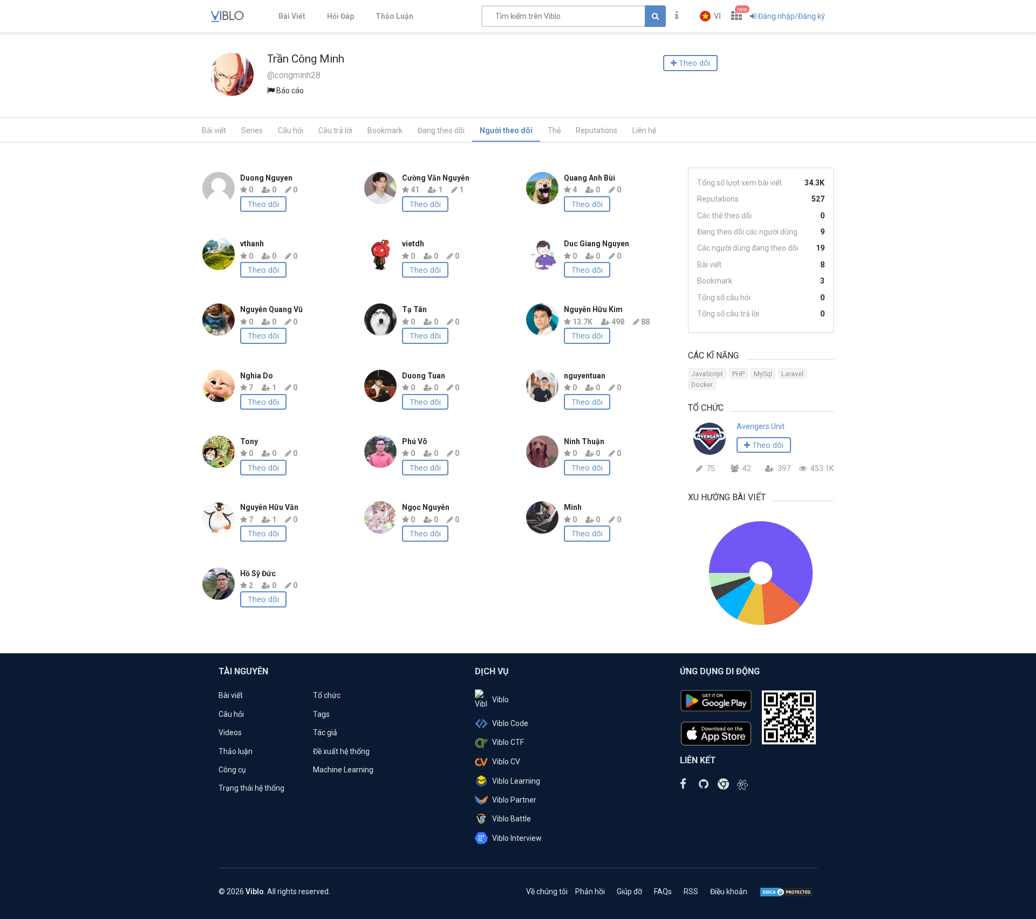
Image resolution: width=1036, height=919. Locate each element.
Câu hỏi (290, 130)
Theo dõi (263, 204)
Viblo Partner (514, 800)
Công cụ (232, 769)
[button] (710, 16)
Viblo (500, 699)
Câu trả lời (335, 130)
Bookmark (385, 130)
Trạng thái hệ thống (251, 788)
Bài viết (214, 130)
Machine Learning (343, 769)
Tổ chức (326, 695)
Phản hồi (590, 891)
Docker (702, 385)
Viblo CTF (508, 742)
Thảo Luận (394, 16)
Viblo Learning (516, 781)
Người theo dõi (506, 130)
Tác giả (325, 732)
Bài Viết (291, 16)
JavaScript (707, 374)
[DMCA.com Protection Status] (786, 891)
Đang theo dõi (441, 130)
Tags (321, 714)
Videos (230, 732)
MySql (763, 374)
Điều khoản (728, 891)
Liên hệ (644, 130)
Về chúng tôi (547, 891)
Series (252, 130)
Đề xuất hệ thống (341, 751)
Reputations (596, 130)
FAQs (663, 891)
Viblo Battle (511, 818)
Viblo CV (506, 761)
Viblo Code (510, 723)
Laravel (792, 374)
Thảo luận (236, 751)
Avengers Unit (761, 426)
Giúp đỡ (629, 891)
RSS (691, 891)
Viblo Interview (517, 838)
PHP (738, 374)
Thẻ (554, 130)
